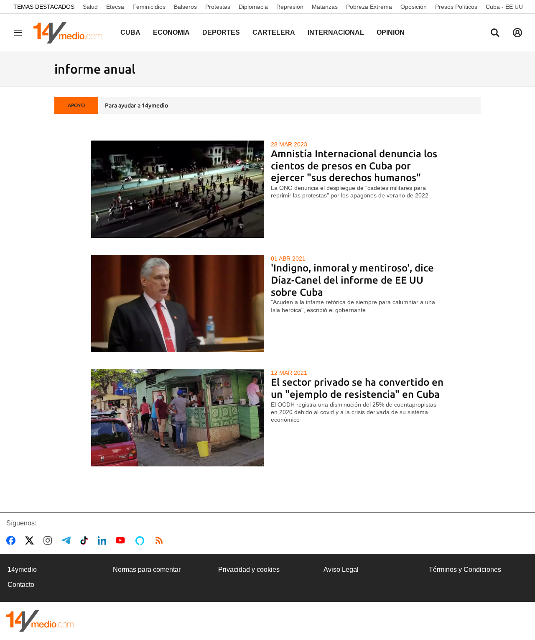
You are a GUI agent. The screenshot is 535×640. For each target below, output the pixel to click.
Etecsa (115, 6)
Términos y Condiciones (465, 569)
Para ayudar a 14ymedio (136, 105)
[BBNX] (40, 621)
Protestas (217, 6)
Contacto (21, 584)
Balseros (185, 6)
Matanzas (325, 6)
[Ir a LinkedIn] (104, 540)
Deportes (221, 32)
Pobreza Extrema (369, 6)
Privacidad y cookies (249, 569)
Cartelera (273, 32)
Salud (90, 6)
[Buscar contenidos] (495, 33)
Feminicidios (149, 6)
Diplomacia (253, 6)
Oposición (413, 6)
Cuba (130, 32)
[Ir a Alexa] (141, 540)
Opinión (391, 32)
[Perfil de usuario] (517, 33)
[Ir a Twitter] (31, 540)
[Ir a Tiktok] (86, 540)
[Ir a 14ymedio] (70, 33)
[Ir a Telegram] (67, 540)
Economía (171, 32)
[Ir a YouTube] (122, 540)
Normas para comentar (147, 569)
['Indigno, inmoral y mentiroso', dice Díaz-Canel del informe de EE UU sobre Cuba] (178, 303)
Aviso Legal (341, 569)
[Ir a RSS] (161, 540)
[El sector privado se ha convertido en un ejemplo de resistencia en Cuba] (178, 417)
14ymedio (22, 569)
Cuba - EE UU (504, 6)
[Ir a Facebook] (12, 540)
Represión (289, 6)
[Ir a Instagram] (49, 540)
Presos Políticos (456, 6)
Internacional (336, 32)
